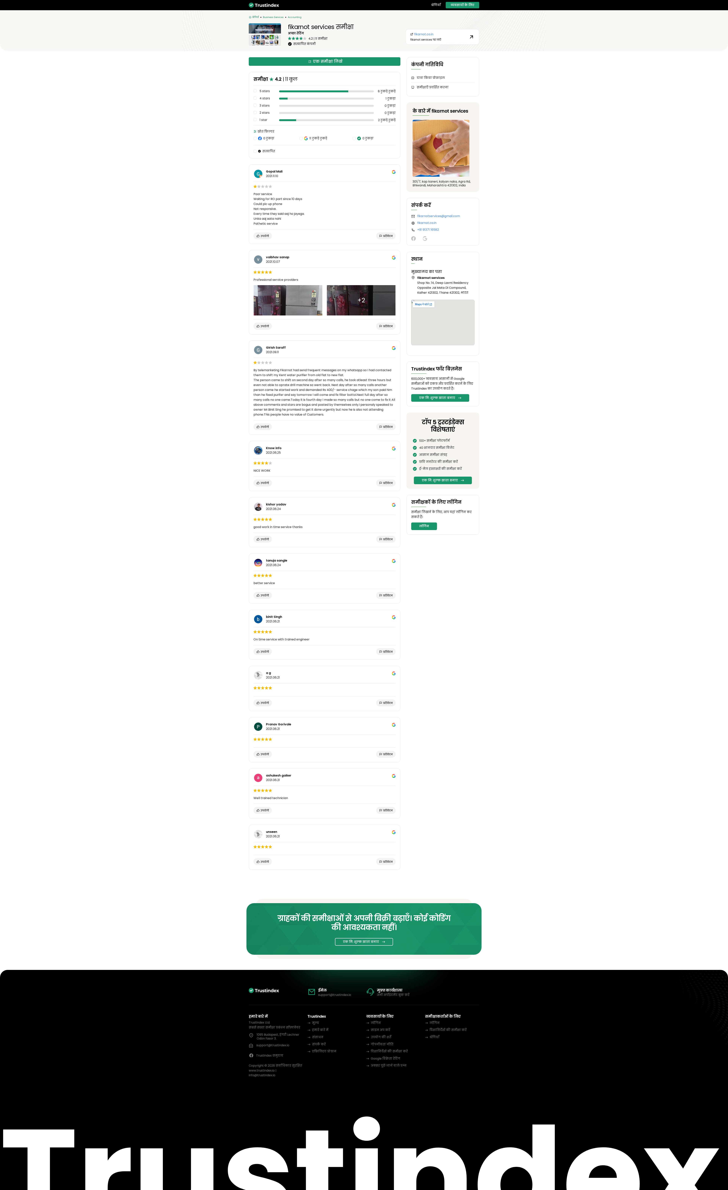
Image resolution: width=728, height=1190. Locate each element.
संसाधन (317, 1037)
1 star (263, 120)
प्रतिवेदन (387, 236)
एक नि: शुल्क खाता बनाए (437, 398)
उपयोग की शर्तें (381, 1037)
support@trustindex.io (334, 995)
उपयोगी (264, 236)
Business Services (273, 17)
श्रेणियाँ (436, 5)
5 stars (265, 91)
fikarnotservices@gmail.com (438, 216)
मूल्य (315, 1023)
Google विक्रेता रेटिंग (385, 1058)
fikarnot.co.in (426, 223)
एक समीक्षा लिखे (328, 61)
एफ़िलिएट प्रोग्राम (324, 1051)
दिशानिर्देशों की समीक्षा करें (389, 1051)
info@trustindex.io (262, 1075)
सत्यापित (268, 151)
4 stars (265, 98)
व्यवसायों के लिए (462, 5)
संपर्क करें (319, 1044)
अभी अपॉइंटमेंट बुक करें (393, 995)
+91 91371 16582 (428, 229)
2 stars (265, 113)
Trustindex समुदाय (269, 1055)
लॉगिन (424, 526)
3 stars (265, 105)
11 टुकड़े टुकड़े (318, 138)
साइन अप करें (380, 1030)
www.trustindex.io (262, 1070)
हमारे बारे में (320, 1030)
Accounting (294, 17)
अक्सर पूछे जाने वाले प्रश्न (388, 1065)
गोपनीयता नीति (382, 1044)
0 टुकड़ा (268, 138)
